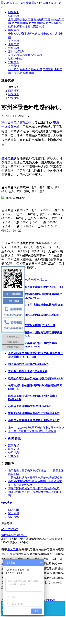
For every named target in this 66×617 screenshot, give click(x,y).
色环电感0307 (39, 279)
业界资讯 (13, 97)
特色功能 (6, 502)
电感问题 (13, 449)
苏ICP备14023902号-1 (14, 535)
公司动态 (13, 452)
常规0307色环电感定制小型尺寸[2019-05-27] (34, 413)
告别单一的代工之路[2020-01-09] (27, 371)
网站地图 (13, 509)
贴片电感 (53, 122)
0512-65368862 (9, 529)
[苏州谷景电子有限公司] (33, 3)
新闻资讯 (13, 94)
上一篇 (36, 427)
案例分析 (13, 445)
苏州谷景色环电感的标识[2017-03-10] (30, 406)
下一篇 (32, 431)
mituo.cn (50, 599)
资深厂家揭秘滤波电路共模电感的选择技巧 (34, 488)
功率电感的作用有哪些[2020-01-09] (28, 364)
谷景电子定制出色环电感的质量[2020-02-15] (34, 420)
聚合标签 (13, 513)
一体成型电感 (10, 126)
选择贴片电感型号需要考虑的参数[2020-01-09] (35, 287)
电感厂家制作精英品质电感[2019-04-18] (31, 325)
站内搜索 (13, 516)
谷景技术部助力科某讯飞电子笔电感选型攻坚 (35, 477)
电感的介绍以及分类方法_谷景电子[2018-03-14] (36, 378)
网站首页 (13, 12)
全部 (11, 19)
